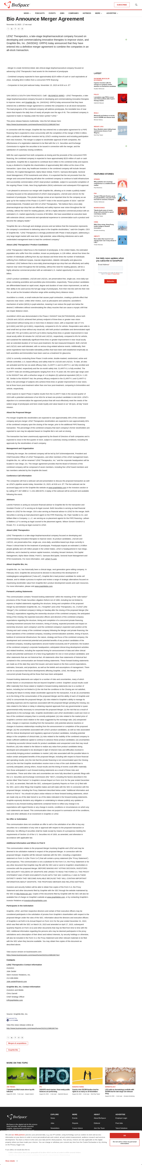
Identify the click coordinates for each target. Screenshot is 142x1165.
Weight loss (98, 126)
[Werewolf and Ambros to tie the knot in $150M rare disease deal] (122, 117)
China (96, 222)
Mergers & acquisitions (17, 1043)
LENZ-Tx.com (51, 559)
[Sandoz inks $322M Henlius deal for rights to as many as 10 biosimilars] (87, 1076)
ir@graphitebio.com (15, 1000)
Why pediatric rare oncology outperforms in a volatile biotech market (104, 183)
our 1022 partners (18, 1135)
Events (52, 13)
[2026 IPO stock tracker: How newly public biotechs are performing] (54, 1076)
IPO (40, 1087)
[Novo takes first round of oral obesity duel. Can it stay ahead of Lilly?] (122, 240)
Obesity (97, 236)
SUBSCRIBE (122, 5)
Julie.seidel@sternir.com (17, 982)
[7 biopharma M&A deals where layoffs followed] (22, 1076)
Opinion (97, 179)
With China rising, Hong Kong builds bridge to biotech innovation (104, 226)
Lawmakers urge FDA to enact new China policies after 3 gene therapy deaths (104, 98)
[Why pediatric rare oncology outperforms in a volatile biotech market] (122, 183)
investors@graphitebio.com (35, 901)
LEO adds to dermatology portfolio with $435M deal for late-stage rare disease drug (119, 1091)
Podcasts (40, 13)
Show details (10, 1161)
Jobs (62, 13)
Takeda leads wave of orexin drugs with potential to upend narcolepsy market (104, 212)
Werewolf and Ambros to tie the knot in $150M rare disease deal (104, 116)
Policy (96, 94)
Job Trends (11, 1087)
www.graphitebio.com (57, 488)
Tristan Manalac (98, 244)
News (26, 13)
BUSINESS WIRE (56, 96)
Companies (74, 13)
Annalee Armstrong (99, 230)
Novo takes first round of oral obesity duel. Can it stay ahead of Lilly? (105, 240)
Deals (96, 113)
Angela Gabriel (29, 1094)
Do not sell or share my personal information (124, 1142)
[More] (30, 13)
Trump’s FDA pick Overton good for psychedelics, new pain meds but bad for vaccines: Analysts (105, 197)
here (17, 488)
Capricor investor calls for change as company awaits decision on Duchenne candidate (105, 84)
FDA (95, 193)
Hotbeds (87, 13)
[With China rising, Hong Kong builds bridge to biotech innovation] (122, 226)
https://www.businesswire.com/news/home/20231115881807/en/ (33, 124)
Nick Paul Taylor (98, 135)
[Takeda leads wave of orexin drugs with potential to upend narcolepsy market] (122, 211)
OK (124, 1135)
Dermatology (110, 1087)
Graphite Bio (30, 102)
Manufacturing (78, 1087)
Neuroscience (99, 207)
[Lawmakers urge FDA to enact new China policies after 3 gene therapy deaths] (122, 98)
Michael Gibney (98, 120)
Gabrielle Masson (99, 103)
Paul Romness (98, 187)
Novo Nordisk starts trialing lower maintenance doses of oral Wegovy (105, 131)
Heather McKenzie (99, 88)
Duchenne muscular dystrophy (101, 79)
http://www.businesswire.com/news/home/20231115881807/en (32, 1028)
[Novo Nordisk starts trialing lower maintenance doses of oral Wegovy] (122, 130)
